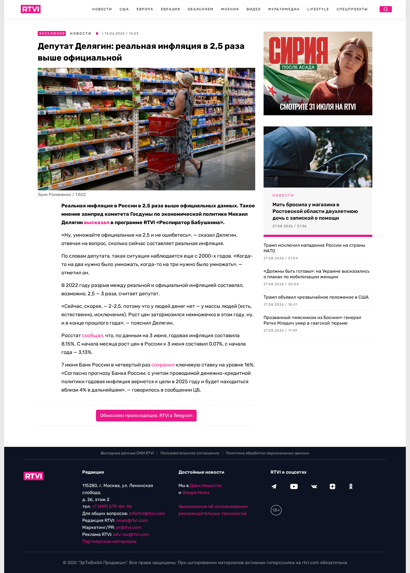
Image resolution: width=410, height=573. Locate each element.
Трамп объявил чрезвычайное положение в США (316, 297)
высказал (96, 222)
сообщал (92, 335)
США (124, 9)
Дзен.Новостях (206, 485)
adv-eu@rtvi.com (131, 534)
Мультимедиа (284, 9)
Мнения (230, 9)
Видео (254, 9)
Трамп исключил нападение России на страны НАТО (314, 248)
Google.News (195, 492)
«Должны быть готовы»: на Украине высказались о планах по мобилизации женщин (317, 273)
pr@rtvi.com (128, 527)
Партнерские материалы (109, 541)
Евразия (170, 9)
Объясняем (201, 9)
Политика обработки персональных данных (267, 453)
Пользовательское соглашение (190, 453)
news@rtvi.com (132, 520)
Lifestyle (318, 9)
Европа (145, 9)
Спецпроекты (352, 9)
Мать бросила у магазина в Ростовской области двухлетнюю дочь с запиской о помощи (315, 211)
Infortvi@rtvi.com (147, 513)
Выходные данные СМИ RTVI (127, 453)
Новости (102, 9)
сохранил (163, 365)
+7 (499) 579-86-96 (112, 506)
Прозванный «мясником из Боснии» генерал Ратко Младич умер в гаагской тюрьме (312, 320)
